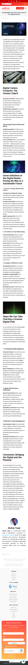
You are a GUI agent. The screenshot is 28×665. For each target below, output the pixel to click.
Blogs (13, 615)
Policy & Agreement (13, 609)
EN (24, 4)
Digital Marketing (6, 554)
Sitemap (13, 616)
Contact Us (13, 575)
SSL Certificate (13, 596)
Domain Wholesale (13, 594)
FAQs (14, 613)
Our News (14, 577)
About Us (14, 574)
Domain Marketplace (13, 599)
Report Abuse (14, 607)
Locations (14, 579)
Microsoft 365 (13, 601)
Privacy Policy (14, 611)
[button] (14, 586)
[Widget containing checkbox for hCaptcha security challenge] (14, 650)
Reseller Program (13, 597)
